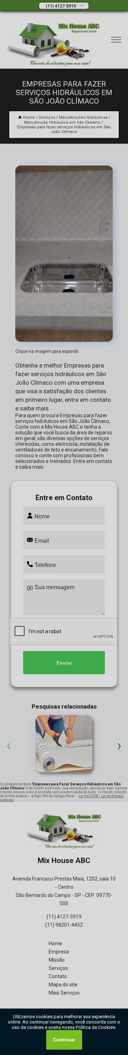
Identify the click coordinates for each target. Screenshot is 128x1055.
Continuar (64, 1039)
